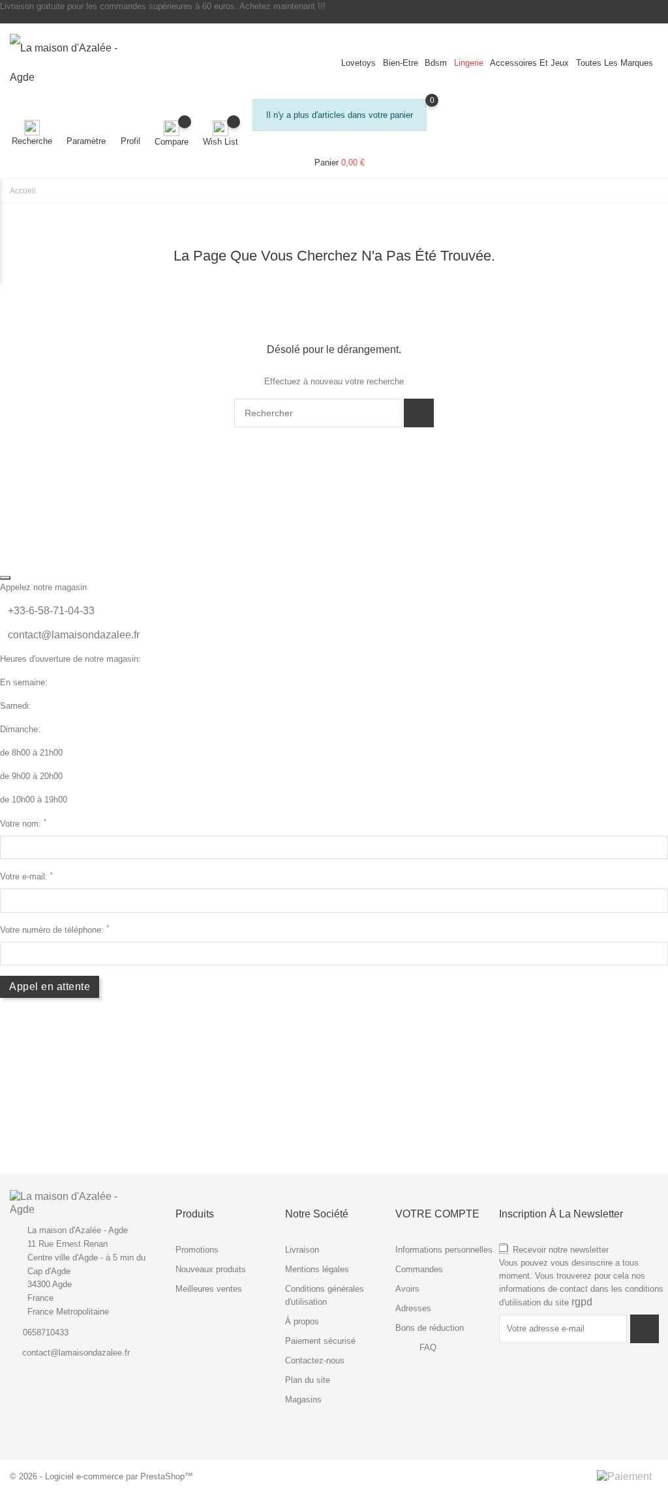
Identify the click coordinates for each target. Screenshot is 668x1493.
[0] (339, 149)
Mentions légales (317, 1269)
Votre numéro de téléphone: (54, 929)
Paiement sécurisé (320, 1341)
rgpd (581, 1301)
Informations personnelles (444, 1250)
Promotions (197, 1250)
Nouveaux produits (210, 1269)
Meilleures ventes (208, 1289)
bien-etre (400, 63)
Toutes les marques (614, 63)
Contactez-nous (314, 1360)
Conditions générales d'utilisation (324, 1295)
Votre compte (437, 1213)
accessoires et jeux (529, 63)
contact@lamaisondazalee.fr (74, 634)
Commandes (419, 1269)
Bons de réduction (429, 1328)
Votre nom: (23, 823)
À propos (302, 1321)
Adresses (413, 1308)
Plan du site (307, 1380)
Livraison (302, 1250)
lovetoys (358, 63)
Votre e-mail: (26, 876)
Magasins (303, 1399)
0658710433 (45, 1332)
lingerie (468, 63)
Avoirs (407, 1289)
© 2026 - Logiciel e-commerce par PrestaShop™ (101, 1476)
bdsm (436, 63)
